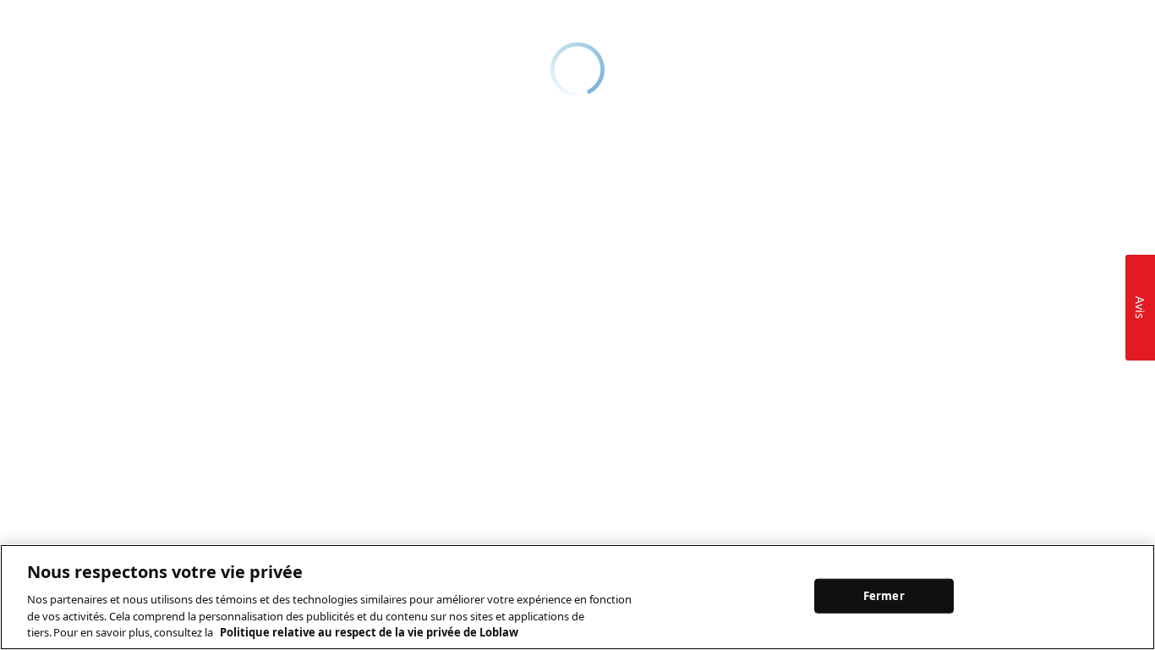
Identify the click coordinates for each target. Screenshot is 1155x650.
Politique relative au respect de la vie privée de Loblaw (369, 632)
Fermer (884, 595)
